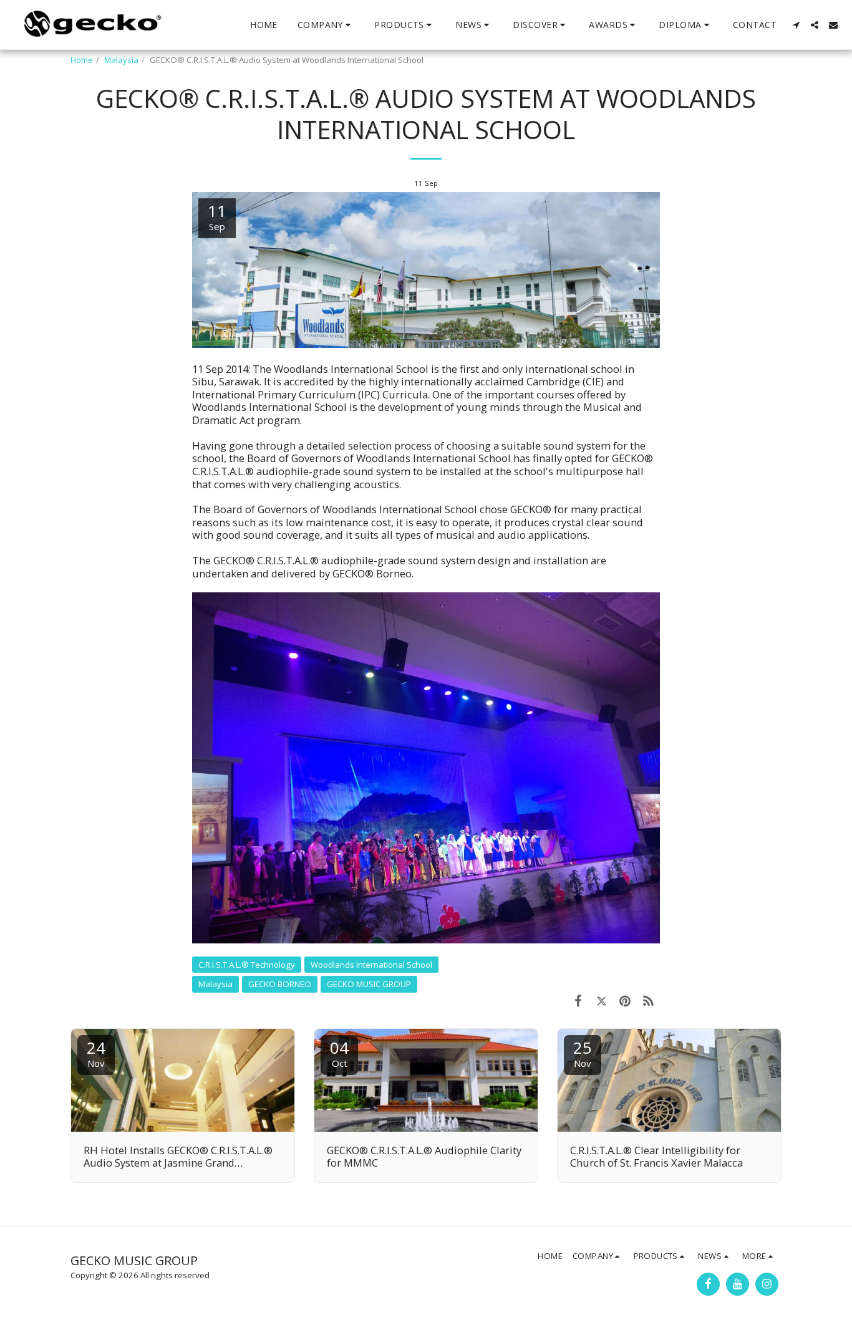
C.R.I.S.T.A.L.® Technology (246, 964)
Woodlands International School (371, 964)
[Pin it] (624, 1000)
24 (96, 1052)
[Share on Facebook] (577, 1000)
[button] (326, 25)
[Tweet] (601, 1000)
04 (339, 1052)
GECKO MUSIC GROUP (369, 984)
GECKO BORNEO (279, 984)
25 (582, 1052)
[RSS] (648, 1000)
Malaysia (121, 59)
